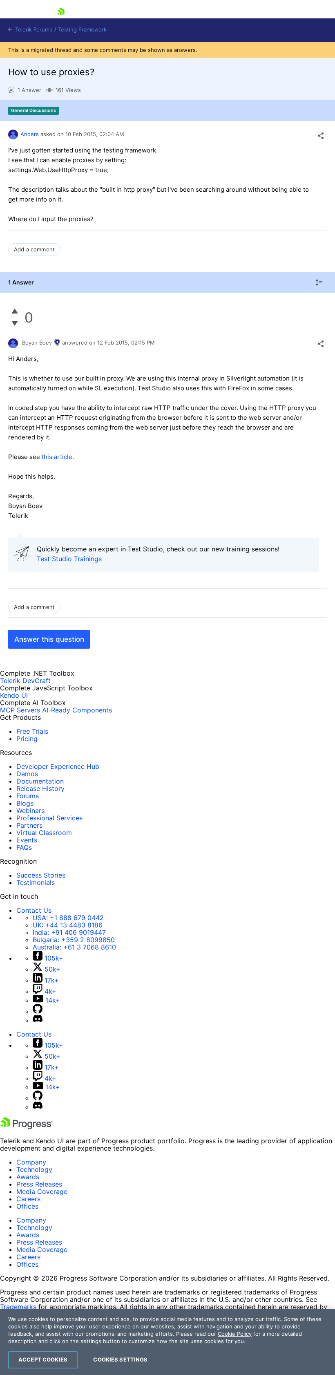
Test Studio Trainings (69, 559)
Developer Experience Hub (57, 766)
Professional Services (49, 818)
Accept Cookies (42, 1359)
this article (57, 457)
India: (69, 932)
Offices (27, 1206)
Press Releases (39, 1184)
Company (31, 1162)
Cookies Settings (120, 1359)
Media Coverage (41, 1191)
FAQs (24, 847)
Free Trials (32, 731)
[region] (167, 1342)
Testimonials (35, 882)
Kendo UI (14, 695)
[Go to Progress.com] (26, 1127)
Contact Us (33, 910)
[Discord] (37, 1020)
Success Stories (40, 875)
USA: (68, 917)
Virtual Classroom (44, 833)
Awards (27, 1177)
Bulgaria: (74, 939)
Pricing (27, 739)
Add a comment (34, 249)
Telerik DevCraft (25, 680)
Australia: (74, 947)
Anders (29, 134)
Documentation (40, 781)
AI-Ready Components (77, 710)
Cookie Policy (235, 1333)
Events (26, 840)
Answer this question (49, 639)
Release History (40, 788)
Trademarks (18, 1307)
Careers (28, 1199)
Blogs (25, 803)
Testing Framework (82, 30)
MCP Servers (20, 710)
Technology (34, 1169)
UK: (68, 925)
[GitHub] (37, 1011)
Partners (29, 825)
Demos (27, 774)
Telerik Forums (32, 30)
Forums (27, 796)
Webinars (30, 810)
